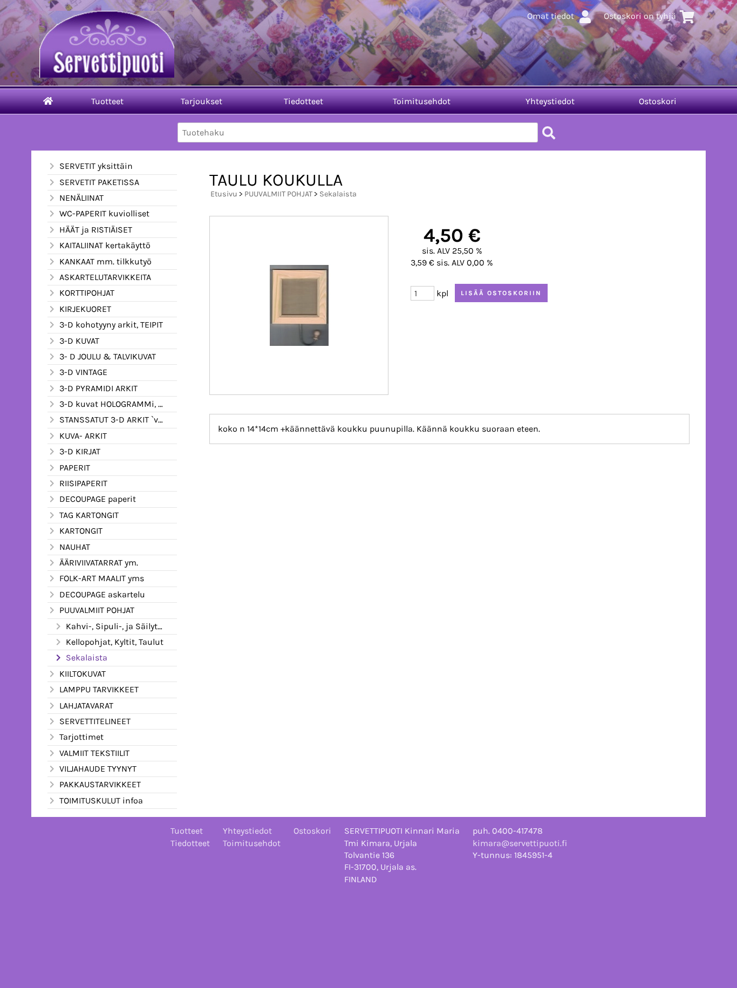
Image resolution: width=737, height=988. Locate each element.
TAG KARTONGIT (89, 515)
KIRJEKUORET (85, 309)
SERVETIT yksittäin (96, 166)
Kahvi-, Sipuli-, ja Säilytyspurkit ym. (115, 626)
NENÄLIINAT (81, 198)
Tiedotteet (303, 101)
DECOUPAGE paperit (97, 499)
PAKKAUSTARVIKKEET (100, 784)
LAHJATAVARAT (86, 705)
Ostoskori (658, 101)
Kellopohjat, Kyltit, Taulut (114, 642)
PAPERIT (74, 467)
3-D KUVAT (79, 341)
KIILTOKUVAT (82, 674)
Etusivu (223, 194)
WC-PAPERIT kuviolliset (104, 213)
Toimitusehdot (422, 101)
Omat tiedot (550, 16)
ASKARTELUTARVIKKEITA (105, 277)
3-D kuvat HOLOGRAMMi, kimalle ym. (111, 404)
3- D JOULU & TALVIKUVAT (107, 356)
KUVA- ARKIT (83, 436)
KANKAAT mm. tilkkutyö (105, 261)
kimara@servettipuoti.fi (520, 843)
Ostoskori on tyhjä (640, 16)
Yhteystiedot (550, 101)
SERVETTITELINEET (95, 721)
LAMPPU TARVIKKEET (99, 689)
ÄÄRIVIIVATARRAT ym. (98, 562)
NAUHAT (74, 547)
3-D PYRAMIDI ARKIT (98, 388)
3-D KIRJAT (79, 451)
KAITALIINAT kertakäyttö (105, 245)
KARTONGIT (81, 531)
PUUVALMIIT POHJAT (96, 610)
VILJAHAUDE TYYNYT (98, 769)
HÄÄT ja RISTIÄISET (95, 229)
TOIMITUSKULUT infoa (101, 800)
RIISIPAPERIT (83, 483)
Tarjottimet (81, 737)
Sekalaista (86, 657)
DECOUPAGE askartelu (102, 594)
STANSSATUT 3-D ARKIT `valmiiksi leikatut (111, 419)
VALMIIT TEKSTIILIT (94, 753)
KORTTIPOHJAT (86, 293)
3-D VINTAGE (83, 372)
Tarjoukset (201, 101)
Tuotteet (107, 101)
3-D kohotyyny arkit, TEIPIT (111, 324)
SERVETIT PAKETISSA (99, 182)
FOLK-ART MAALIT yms (101, 578)
